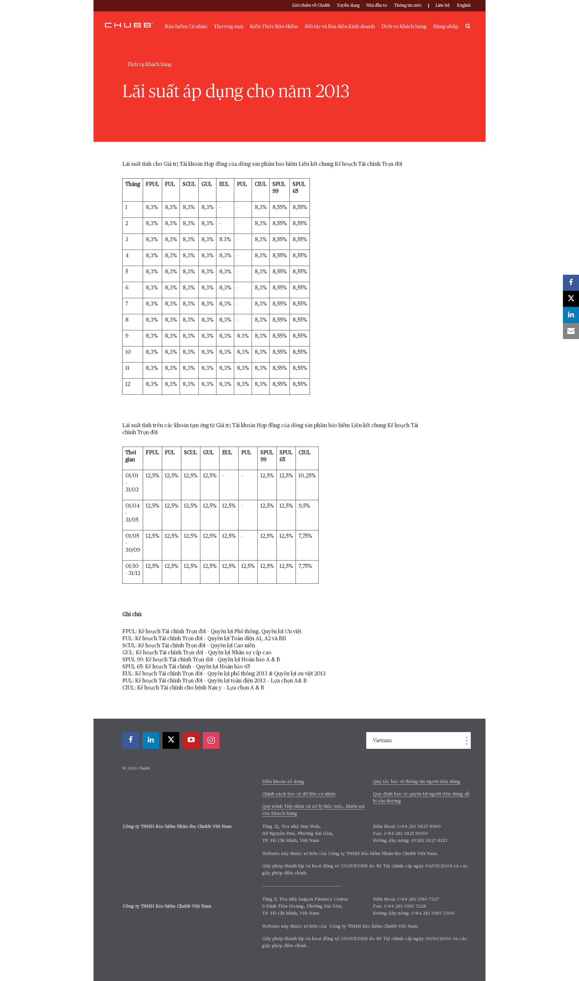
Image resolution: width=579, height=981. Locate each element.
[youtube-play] (191, 740)
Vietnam (382, 740)
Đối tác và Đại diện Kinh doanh (340, 26)
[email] (571, 331)
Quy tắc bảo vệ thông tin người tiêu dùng (416, 781)
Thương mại (228, 26)
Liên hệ (443, 5)
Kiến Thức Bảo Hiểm (274, 26)
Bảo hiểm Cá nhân (186, 26)
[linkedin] (150, 740)
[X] (171, 740)
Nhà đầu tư (376, 5)
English (464, 5)
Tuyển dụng (348, 5)
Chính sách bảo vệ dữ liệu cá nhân (298, 794)
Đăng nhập (445, 26)
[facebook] (130, 740)
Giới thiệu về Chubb (311, 5)
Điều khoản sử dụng (283, 781)
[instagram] (211, 740)
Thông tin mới (407, 5)
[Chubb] (129, 24)
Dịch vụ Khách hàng (404, 26)
